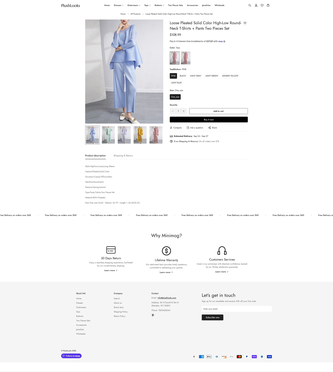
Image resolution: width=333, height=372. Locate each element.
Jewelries (206, 5)
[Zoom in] (158, 25)
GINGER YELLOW (230, 75)
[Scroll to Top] (328, 358)
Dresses (117, 5)
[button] (268, 5)
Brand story (119, 307)
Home (107, 5)
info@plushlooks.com (167, 297)
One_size (175, 96)
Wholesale (219, 5)
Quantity (173, 104)
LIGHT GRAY (195, 75)
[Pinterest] (153, 315)
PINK (173, 75)
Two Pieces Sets (175, 5)
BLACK (183, 75)
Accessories (192, 5)
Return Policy (119, 316)
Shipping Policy (121, 311)
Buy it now (209, 119)
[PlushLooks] (70, 5)
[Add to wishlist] (245, 23)
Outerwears (132, 5)
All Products (135, 13)
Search (117, 298)
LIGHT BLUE (176, 82)
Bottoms (158, 5)
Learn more (109, 270)
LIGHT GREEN (211, 75)
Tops (146, 5)
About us (118, 302)
